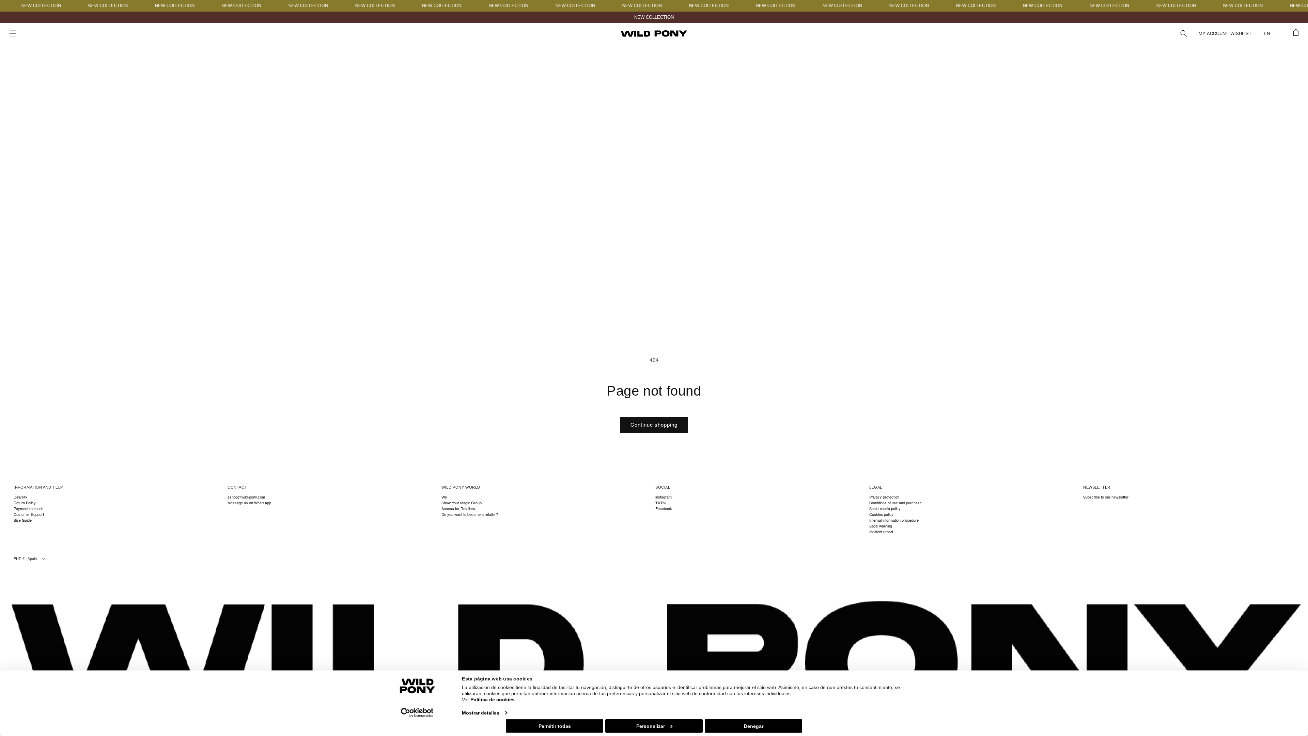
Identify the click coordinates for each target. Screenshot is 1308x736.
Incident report (881, 531)
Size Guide (23, 520)
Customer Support (29, 514)
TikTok (661, 502)
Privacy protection (884, 497)
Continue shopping (654, 424)
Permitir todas (555, 726)
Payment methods (29, 508)
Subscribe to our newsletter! (1106, 497)
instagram (663, 497)
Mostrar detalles (480, 712)
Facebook (663, 508)
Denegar (753, 726)
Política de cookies (492, 699)
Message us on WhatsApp (249, 502)
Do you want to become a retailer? (469, 514)
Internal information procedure (894, 520)
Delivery (20, 497)
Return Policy (25, 502)
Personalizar (650, 726)
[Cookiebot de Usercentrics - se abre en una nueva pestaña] (417, 712)
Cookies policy (881, 514)
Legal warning (880, 525)
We (444, 497)
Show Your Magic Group (461, 502)
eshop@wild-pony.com (246, 497)
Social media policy (885, 508)
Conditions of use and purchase (895, 502)
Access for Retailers (458, 508)
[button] (12, 33)
